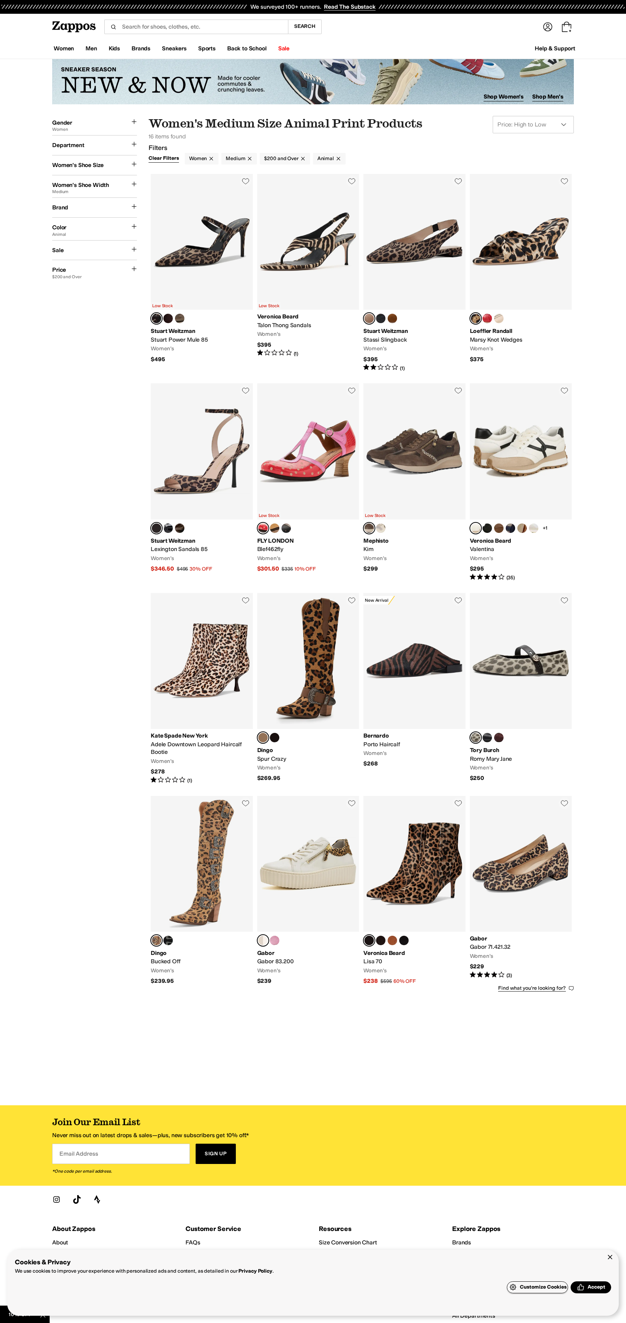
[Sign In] (547, 27)
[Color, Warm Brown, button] (499, 737)
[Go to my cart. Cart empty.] (566, 27)
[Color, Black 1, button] (404, 940)
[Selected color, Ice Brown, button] (369, 528)
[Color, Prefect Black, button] (487, 737)
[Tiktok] (77, 1199)
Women (198, 158)
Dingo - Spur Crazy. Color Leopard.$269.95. (308, 688)
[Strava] (97, 1199)
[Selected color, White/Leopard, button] (263, 940)
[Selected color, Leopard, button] (475, 318)
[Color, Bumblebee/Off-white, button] (274, 528)
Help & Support (555, 48)
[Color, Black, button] (381, 318)
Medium (235, 158)
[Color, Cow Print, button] (274, 737)
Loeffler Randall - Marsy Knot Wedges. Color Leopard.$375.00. (521, 273)
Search (305, 26)
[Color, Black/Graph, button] (286, 528)
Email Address (78, 1153)
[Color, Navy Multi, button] (510, 528)
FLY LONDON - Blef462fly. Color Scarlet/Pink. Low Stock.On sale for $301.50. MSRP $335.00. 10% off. (308, 482)
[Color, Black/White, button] (487, 528)
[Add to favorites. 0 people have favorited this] (245, 181)
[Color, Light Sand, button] (381, 528)
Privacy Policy (255, 1271)
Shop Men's (547, 96)
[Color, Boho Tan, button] (392, 318)
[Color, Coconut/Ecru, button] (522, 528)
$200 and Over (281, 158)
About (60, 1242)
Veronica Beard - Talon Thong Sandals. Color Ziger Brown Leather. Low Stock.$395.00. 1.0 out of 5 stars (308, 273)
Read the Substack (349, 6)
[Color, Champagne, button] (499, 318)
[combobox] (196, 27)
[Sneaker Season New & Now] (313, 81)
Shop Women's (504, 96)
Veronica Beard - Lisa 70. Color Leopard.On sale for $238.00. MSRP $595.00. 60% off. (414, 890)
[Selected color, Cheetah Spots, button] (475, 737)
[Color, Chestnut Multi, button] (499, 528)
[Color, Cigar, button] (179, 318)
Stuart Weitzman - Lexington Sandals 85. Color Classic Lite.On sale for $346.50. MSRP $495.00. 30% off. (202, 482)
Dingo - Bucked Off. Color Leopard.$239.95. (202, 890)
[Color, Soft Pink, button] (274, 940)
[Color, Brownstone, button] (168, 318)
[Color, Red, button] (487, 318)
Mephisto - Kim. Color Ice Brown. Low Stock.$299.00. (414, 482)
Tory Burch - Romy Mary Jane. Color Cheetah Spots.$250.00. (521, 688)
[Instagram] (56, 1199)
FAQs (192, 1242)
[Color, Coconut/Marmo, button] (533, 528)
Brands (461, 1242)
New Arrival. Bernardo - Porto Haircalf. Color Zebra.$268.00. (414, 688)
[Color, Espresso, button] (381, 940)
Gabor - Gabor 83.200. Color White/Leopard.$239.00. (308, 890)
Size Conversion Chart (348, 1242)
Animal (325, 158)
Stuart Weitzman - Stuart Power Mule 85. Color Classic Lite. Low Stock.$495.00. (202, 273)
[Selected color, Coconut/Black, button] (475, 528)
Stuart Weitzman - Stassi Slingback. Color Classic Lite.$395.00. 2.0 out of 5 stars (414, 273)
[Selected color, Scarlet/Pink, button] (263, 528)
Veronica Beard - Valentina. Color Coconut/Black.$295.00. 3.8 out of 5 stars (521, 482)
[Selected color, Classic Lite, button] (156, 318)
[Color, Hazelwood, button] (392, 940)
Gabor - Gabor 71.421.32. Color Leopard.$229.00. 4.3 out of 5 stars (521, 890)
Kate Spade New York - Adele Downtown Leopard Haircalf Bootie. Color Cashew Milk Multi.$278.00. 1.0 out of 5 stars (202, 688)
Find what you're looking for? (532, 988)
